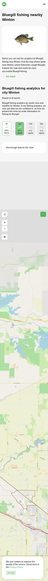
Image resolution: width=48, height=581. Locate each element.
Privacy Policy (16, 567)
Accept (11, 573)
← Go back (9, 76)
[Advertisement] (24, 186)
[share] (5, 214)
